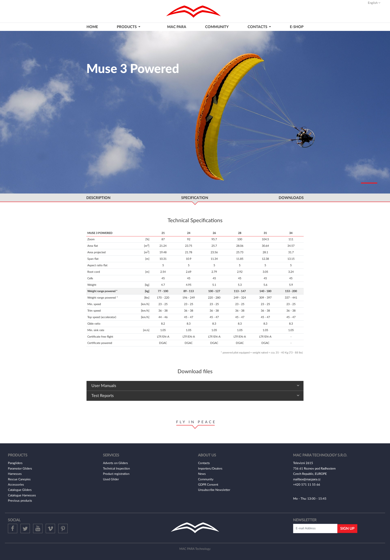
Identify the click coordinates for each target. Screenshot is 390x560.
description (98, 198)
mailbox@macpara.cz (307, 479)
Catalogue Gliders (20, 489)
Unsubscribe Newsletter (214, 489)
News (202, 473)
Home (92, 27)
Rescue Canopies (19, 479)
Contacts (204, 463)
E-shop (296, 27)
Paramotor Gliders (20, 468)
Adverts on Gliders (115, 463)
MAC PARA (176, 27)
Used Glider (111, 479)
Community (217, 27)
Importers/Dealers (210, 468)
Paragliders (15, 463)
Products (127, 27)
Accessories (16, 484)
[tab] (195, 386)
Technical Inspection (116, 468)
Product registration (116, 473)
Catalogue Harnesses (22, 495)
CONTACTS (258, 27)
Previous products (20, 500)
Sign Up (347, 529)
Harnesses (15, 473)
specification (194, 198)
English (373, 2)
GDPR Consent (208, 484)
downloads (291, 198)
